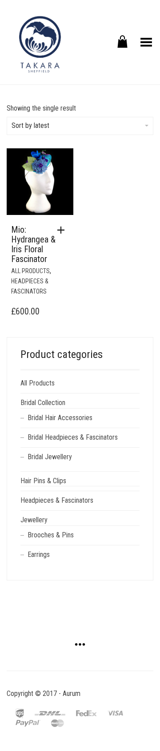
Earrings (39, 554)
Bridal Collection (42, 402)
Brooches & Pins (51, 535)
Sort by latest (30, 125)
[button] (63, 230)
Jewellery (34, 520)
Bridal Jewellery (50, 457)
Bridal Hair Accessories (60, 417)
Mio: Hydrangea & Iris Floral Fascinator (33, 244)
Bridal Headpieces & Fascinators (73, 437)
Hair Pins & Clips (43, 481)
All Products (30, 270)
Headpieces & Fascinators (56, 500)
